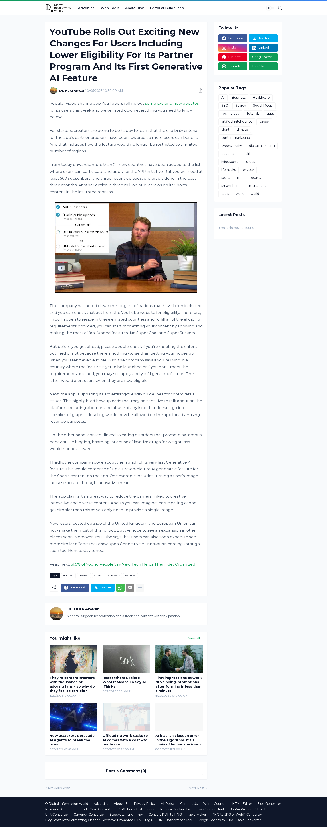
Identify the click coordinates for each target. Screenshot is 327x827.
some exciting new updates (172, 103)
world (255, 194)
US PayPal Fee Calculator (249, 809)
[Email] (130, 588)
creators (84, 575)
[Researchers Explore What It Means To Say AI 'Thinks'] (126, 659)
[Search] (278, 8)
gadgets (227, 154)
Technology (112, 575)
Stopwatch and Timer (126, 815)
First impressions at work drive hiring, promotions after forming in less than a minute (178, 684)
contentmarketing (235, 138)
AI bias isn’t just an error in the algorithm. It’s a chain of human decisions (178, 739)
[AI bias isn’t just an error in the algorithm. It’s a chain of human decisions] (179, 717)
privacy (248, 170)
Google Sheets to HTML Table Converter (229, 820)
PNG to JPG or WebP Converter (237, 815)
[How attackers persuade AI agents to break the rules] (73, 717)
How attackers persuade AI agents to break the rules (72, 739)
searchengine (231, 178)
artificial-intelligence (236, 122)
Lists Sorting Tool (210, 809)
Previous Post (59, 788)
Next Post (196, 788)
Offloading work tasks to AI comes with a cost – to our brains (125, 739)
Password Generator (61, 809)
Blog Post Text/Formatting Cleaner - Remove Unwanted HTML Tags (98, 820)
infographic (229, 162)
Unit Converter (56, 815)
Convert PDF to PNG (165, 815)
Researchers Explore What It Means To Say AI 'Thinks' (124, 682)
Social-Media (263, 106)
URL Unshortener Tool (174, 820)
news (97, 575)
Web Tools (110, 8)
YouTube (130, 575)
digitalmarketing (262, 146)
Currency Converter (89, 815)
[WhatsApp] (120, 588)
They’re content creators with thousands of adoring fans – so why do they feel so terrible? (72, 684)
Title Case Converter (98, 809)
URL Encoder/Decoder (137, 809)
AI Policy (168, 804)
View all (194, 638)
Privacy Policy (144, 804)
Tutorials (252, 114)
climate (242, 130)
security (256, 178)
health (246, 154)
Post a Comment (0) (126, 771)
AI (223, 98)
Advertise (86, 8)
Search (240, 106)
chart (225, 130)
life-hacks (228, 170)
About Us (121, 804)
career (264, 122)
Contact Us (189, 804)
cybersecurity (231, 146)
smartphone (230, 186)
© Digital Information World (66, 804)
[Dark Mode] (270, 8)
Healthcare (261, 98)
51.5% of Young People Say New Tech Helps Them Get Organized (133, 564)
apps (270, 114)
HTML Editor (242, 804)
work (240, 194)
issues (250, 162)
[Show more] (140, 588)
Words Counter (215, 804)
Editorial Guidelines (167, 8)
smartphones (258, 186)
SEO (224, 106)
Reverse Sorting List (176, 809)
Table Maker (196, 815)
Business (68, 575)
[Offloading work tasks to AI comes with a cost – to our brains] (126, 717)
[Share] (199, 90)
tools (225, 194)
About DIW (134, 8)
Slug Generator (269, 804)
